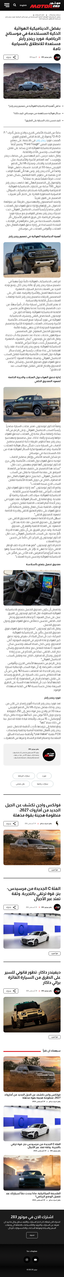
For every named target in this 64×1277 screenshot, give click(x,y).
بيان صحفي (20, 784)
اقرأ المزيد (54, 870)
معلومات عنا (32, 1251)
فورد (44, 776)
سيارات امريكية (24, 776)
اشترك (32, 1235)
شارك (8, 57)
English (23, 5)
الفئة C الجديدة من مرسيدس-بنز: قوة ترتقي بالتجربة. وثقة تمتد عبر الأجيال (36, 1146)
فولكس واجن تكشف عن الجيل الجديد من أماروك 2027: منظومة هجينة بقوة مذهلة (32, 1096)
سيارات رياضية (42, 784)
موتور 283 (44, 57)
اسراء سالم (44, 823)
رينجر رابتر (41, 140)
